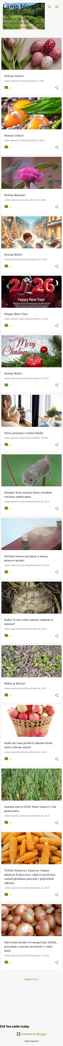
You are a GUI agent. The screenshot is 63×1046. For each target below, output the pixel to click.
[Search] (50, 7)
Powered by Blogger (34, 1034)
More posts (31, 979)
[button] (57, 88)
